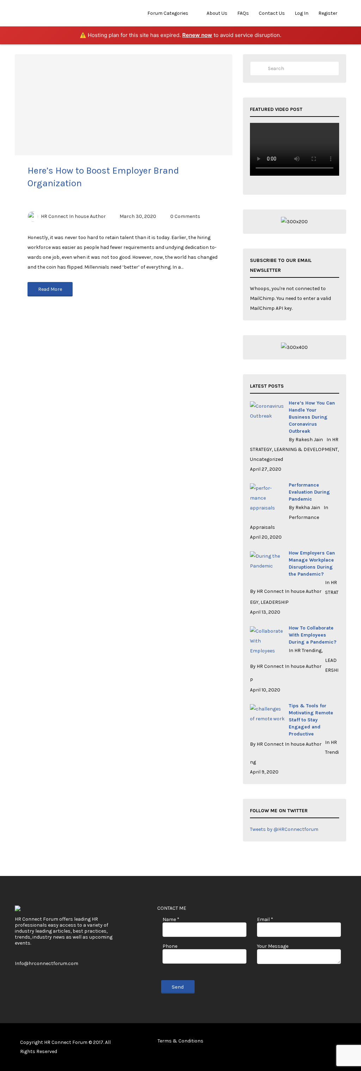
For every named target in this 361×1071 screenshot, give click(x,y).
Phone (170, 946)
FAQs (243, 13)
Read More (50, 289)
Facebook (309, 1042)
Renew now (197, 35)
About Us (217, 13)
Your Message (272, 946)
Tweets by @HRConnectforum (284, 829)
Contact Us (272, 13)
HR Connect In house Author (73, 216)
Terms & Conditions (180, 1041)
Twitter (320, 1042)
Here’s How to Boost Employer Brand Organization (103, 177)
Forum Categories (167, 13)
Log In (301, 13)
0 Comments (185, 216)
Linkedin (331, 1042)
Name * (171, 919)
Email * (265, 919)
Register (327, 13)
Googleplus (342, 1042)
